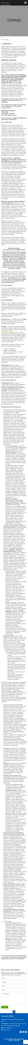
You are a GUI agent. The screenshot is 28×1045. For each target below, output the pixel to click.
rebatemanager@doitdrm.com (9, 332)
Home (2, 39)
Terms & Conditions (14, 1040)
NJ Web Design (8, 1039)
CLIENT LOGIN (6, 1029)
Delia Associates (19, 1039)
